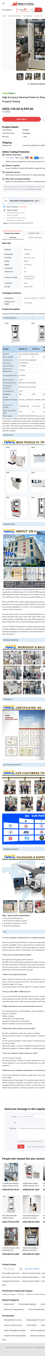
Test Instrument (27, 16)
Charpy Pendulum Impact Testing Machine (32, 1281)
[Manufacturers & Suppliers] (23, 4)
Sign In (5, 223)
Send (21, 1146)
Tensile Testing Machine (36, 1309)
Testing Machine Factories (13, 1320)
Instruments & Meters (14, 16)
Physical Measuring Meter (27, 1304)
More (4, 1340)
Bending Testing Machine (30, 1277)
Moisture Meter (9, 1304)
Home (4, 16)
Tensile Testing (31, 1325)
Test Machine (38, 16)
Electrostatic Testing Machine (14, 1309)
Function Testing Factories (13, 1325)
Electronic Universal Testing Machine (32, 1273)
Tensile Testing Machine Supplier (15, 1330)
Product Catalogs (33, 1269)
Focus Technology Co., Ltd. (28, 1347)
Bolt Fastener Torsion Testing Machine (12, 1277)
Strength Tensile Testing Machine (15, 1336)
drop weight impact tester (11, 1273)
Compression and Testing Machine (13, 1281)
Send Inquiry (22, 119)
